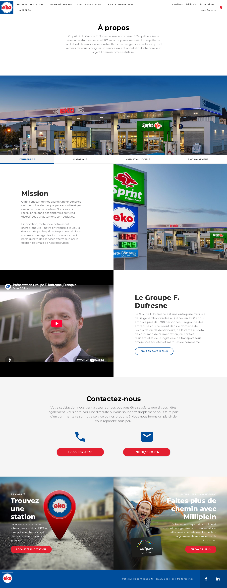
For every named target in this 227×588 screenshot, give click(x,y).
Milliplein (191, 4)
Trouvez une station (30, 4)
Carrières (177, 4)
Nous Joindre (208, 10)
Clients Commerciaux (120, 4)
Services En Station (89, 4)
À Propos (25, 10)
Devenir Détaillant (60, 4)
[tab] (27, 159)
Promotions (207, 4)
